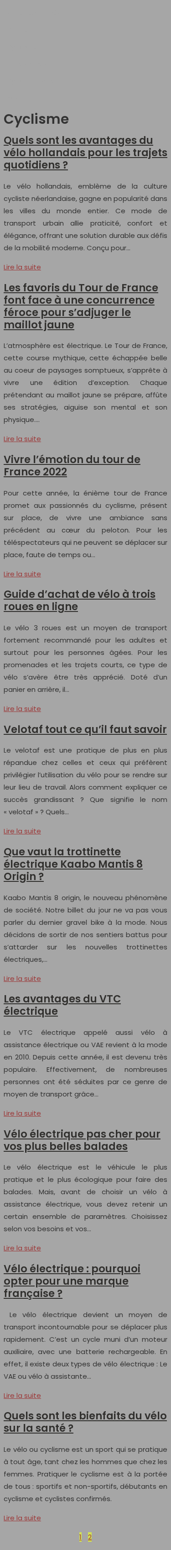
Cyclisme (21, 47)
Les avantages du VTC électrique (62, 1004)
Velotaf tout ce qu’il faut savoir (85, 729)
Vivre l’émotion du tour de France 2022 (72, 465)
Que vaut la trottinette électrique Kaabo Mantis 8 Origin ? (73, 864)
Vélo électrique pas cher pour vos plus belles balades (82, 1140)
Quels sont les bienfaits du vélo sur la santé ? (85, 1421)
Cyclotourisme (31, 80)
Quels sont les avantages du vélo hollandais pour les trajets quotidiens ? (85, 152)
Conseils (20, 30)
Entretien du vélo (34, 13)
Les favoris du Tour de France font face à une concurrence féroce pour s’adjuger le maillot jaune (81, 306)
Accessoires (26, 64)
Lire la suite (22, 267)
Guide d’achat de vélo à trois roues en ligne (79, 600)
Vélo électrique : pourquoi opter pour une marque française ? (72, 1281)
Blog (13, 97)
